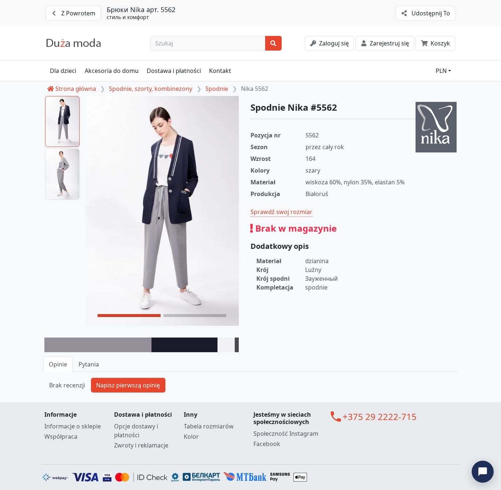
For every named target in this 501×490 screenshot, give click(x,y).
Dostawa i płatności (174, 71)
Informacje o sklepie (72, 426)
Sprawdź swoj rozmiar (281, 212)
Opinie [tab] (58, 364)
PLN (441, 71)
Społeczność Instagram (285, 434)
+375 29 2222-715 (380, 416)
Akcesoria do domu (112, 71)
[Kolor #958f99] (97, 345)
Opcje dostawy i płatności (136, 430)
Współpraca (60, 436)
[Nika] (436, 127)
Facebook (266, 444)
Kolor (191, 436)
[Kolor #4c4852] (237, 345)
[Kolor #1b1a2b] (184, 345)
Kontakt (220, 71)
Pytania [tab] (88, 364)
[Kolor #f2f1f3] (226, 345)
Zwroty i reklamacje (141, 445)
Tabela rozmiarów (209, 426)
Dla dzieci (63, 71)
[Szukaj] (273, 43)
